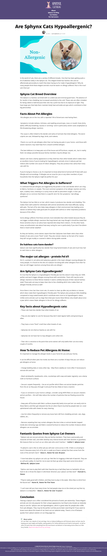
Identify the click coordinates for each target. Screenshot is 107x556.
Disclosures (69, 546)
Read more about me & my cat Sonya (39, 527)
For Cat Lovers (53, 17)
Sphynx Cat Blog (53, 13)
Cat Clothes (53, 15)
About (53, 10)
